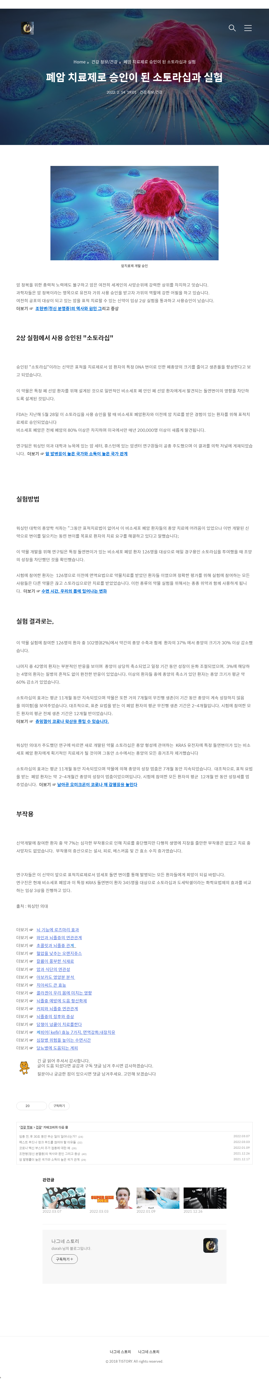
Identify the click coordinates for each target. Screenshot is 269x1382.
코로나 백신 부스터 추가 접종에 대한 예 (44, 1148)
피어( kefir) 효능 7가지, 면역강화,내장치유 (77, 1032)
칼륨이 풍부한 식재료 (55, 961)
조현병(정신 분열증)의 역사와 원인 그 (68, 308)
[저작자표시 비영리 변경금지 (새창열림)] (77, 1106)
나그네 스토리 (65, 1241)
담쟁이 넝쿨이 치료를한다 (59, 1024)
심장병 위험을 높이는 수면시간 (64, 1040)
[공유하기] (34, 1106)
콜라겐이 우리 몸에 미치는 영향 (64, 993)
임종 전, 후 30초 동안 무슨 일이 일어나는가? (48, 1136)
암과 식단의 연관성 (53, 969)
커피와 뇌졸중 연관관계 (57, 1008)
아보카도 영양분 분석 (56, 977)
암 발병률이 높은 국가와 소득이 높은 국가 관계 (49, 1159)
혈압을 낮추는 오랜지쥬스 (59, 953)
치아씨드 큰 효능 (51, 985)
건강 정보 (26, 1127)
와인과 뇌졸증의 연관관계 (59, 937)
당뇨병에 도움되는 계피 (57, 1048)
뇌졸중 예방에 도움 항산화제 (62, 1000)
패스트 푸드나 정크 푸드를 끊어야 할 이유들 (47, 1142)
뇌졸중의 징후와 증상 (55, 1016)
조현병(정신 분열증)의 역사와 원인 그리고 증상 (49, 1153)
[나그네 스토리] (47, 28)
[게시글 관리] (41, 1106)
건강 (39, 1127)
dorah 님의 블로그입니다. (71, 1248)
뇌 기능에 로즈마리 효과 (58, 929)
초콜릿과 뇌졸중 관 (53, 945)
